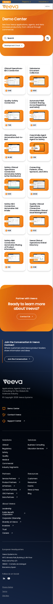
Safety (5, 452)
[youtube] (8, 579)
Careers (5, 533)
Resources (32, 482)
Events (30, 486)
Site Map (5, 596)
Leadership (6, 508)
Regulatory (6, 448)
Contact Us (25, 316)
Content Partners (9, 489)
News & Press (33, 489)
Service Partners (9, 478)
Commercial (7, 463)
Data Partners (8, 497)
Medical (5, 459)
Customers (32, 478)
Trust (4, 529)
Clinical (5, 445)
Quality (5, 456)
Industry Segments (10, 467)
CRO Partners (8, 493)
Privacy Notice (7, 587)
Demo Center (13, 408)
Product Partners (9, 482)
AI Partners (6, 486)
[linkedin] (4, 579)
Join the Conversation (17, 359)
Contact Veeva (14, 414)
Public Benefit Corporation (8, 513)
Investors (6, 525)
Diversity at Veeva (9, 522)
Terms (4, 591)
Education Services (36, 448)
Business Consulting (36, 445)
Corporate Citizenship (11, 518)
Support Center (14, 421)
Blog (29, 493)
